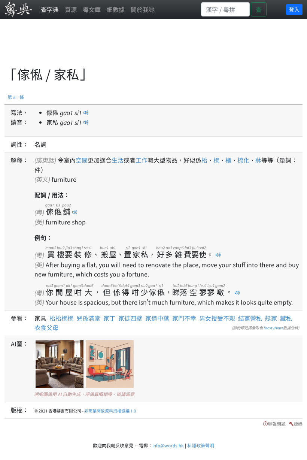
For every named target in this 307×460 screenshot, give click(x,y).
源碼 (298, 423)
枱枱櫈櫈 (62, 318)
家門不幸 (184, 318)
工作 (142, 159)
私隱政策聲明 (200, 445)
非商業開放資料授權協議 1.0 (110, 411)
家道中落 (157, 318)
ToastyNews (273, 327)
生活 (118, 159)
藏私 (286, 318)
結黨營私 (250, 318)
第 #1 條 (15, 97)
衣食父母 (46, 327)
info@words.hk (168, 445)
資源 (71, 9)
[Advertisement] (140, 47)
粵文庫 (92, 9)
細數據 (116, 9)
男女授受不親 (217, 318)
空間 (82, 159)
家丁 (109, 318)
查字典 (50, 9)
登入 (294, 9)
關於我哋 (143, 9)
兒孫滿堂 (88, 318)
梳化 (243, 159)
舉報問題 (277, 423)
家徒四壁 (130, 318)
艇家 (271, 318)
